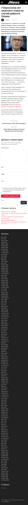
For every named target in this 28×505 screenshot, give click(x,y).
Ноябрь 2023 (4, 270)
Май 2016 (3, 343)
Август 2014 (4, 367)
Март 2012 (4, 407)
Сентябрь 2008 (5, 480)
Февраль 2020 (4, 310)
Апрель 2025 (4, 240)
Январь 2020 (4, 311)
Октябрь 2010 (4, 436)
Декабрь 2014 (4, 360)
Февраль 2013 (4, 391)
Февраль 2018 (4, 324)
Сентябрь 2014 (5, 365)
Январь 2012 (4, 410)
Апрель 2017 (4, 334)
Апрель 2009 (4, 468)
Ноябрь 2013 (4, 381)
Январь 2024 (4, 266)
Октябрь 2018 (4, 315)
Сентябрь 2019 (5, 313)
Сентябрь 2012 (5, 396)
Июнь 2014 (4, 370)
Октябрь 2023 (4, 271)
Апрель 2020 (4, 306)
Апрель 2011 (4, 426)
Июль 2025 (4, 237)
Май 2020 (3, 304)
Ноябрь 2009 (4, 455)
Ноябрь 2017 (4, 327)
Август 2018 (4, 318)
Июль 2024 (4, 256)
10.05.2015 (14, 20)
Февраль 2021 (4, 292)
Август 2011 (4, 419)
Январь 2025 (4, 245)
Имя (2, 167)
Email (3, 174)
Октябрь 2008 (4, 478)
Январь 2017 (4, 339)
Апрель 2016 (4, 344)
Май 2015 (3, 351)
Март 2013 (4, 389)
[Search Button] (26, 2)
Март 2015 (4, 355)
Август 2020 (4, 299)
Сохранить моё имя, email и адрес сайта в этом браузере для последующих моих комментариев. (14, 189)
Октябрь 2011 (4, 415)
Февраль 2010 (4, 450)
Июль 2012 (4, 400)
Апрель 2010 (4, 447)
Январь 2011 (4, 431)
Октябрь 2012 (4, 395)
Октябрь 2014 (4, 363)
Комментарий (5, 147)
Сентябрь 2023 (5, 273)
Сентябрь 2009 (5, 459)
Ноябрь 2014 (4, 362)
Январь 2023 (4, 280)
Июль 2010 (4, 442)
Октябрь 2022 (4, 285)
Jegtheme (7, 501)
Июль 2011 (4, 421)
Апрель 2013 (4, 388)
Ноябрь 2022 (4, 284)
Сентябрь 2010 (5, 438)
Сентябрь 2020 (5, 297)
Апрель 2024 (4, 261)
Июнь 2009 (4, 464)
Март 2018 (4, 322)
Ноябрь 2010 (4, 435)
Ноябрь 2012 (4, 393)
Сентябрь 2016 (5, 341)
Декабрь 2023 (4, 268)
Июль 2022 (4, 289)
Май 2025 (3, 238)
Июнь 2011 (4, 422)
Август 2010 (4, 440)
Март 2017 (4, 336)
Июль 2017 (4, 330)
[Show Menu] (2, 2)
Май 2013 (3, 386)
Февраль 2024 (4, 265)
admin (7, 20)
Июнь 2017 (4, 332)
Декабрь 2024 (4, 247)
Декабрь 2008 (4, 474)
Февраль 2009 (4, 471)
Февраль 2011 (4, 429)
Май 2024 (3, 259)
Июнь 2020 (4, 303)
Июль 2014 (4, 369)
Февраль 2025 (4, 244)
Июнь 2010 (4, 443)
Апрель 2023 (4, 278)
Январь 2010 (4, 452)
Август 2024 (4, 254)
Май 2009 (3, 466)
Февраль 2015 (4, 356)
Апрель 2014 (4, 374)
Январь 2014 (4, 377)
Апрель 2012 (4, 405)
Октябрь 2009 (4, 457)
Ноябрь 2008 (4, 476)
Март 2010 (4, 448)
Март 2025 (4, 242)
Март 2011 (4, 428)
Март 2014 (4, 376)
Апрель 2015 (4, 353)
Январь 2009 (4, 473)
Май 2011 (3, 424)
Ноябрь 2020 (4, 296)
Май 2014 (3, 372)
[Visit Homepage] (14, 2)
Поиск (2, 200)
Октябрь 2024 (4, 251)
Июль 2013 (4, 384)
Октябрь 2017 (4, 329)
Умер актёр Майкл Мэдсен (8, 220)
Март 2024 (4, 263)
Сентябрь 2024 (5, 252)
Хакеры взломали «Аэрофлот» (9, 211)
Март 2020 (4, 308)
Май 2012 (3, 403)
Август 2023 (4, 275)
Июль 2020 (4, 301)
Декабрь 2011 (4, 412)
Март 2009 (4, 469)
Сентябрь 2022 (5, 287)
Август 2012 (4, 398)
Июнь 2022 (4, 291)
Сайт (2, 181)
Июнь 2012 (4, 402)
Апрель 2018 (4, 320)
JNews (6, 500)
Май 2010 (3, 445)
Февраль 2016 (4, 346)
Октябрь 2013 (4, 383)
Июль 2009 (4, 462)
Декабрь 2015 (4, 348)
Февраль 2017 (4, 337)
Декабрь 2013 (4, 379)
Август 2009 (4, 461)
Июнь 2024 (4, 258)
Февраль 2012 (4, 409)
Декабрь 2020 (4, 294)
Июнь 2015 (4, 350)
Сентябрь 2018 (5, 317)
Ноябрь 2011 (4, 414)
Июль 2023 (4, 277)
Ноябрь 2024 (4, 249)
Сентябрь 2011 (5, 417)
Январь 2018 (4, 325)
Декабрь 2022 (4, 282)
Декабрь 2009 (4, 454)
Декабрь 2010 (4, 433)
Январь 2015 (4, 358)
